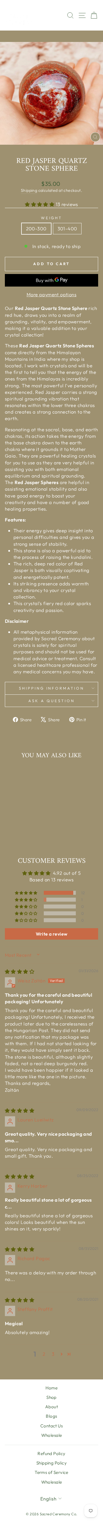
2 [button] (44, 1354)
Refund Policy (51, 1453)
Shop (51, 1397)
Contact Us (51, 1426)
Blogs (51, 1416)
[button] (40, 204)
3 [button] (53, 1354)
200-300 (36, 228)
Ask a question (51, 700)
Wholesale (51, 1435)
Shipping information (51, 688)
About (51, 1406)
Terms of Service (51, 1472)
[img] (19, 971)
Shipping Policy (51, 1463)
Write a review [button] (52, 934)
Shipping (29, 190)
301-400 (67, 228)
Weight (51, 217)
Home (51, 1388)
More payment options (51, 294)
